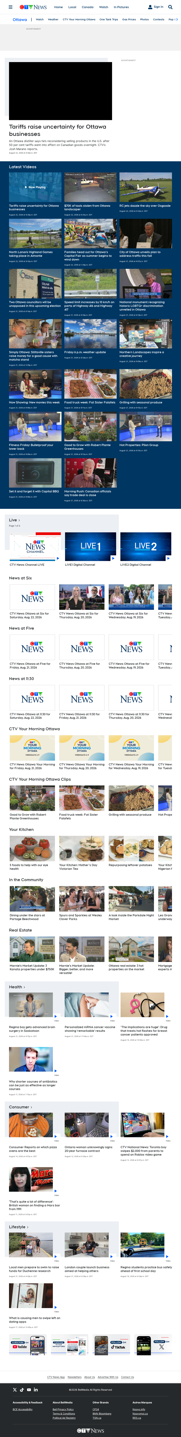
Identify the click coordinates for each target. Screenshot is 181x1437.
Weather (53, 19)
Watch (103, 7)
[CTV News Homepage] (33, 7)
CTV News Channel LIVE (27, 564)
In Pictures (121, 7)
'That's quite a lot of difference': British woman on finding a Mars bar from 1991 (34, 1205)
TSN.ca (97, 1417)
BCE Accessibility (23, 1409)
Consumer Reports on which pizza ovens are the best (33, 1149)
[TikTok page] (22, 1390)
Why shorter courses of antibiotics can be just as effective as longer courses (33, 1085)
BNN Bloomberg (102, 1413)
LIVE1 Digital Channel (80, 564)
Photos (144, 19)
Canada (88, 7)
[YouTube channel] (29, 1390)
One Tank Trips (109, 19)
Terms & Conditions (64, 1413)
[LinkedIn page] (36, 1390)
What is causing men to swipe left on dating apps (34, 1319)
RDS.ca (137, 1417)
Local (72, 7)
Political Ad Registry (64, 1417)
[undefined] (32, 601)
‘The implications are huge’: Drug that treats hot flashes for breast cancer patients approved (144, 1030)
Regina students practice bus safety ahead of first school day (146, 1269)
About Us (89, 1376)
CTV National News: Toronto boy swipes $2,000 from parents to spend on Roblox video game (143, 1151)
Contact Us (127, 1376)
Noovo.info (139, 1409)
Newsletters (74, 1376)
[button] (35, 194)
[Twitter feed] (15, 1390)
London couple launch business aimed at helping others (87, 1269)
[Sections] (10, 7)
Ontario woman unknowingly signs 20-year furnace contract (88, 1149)
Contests (158, 19)
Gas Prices (129, 19)
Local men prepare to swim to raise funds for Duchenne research (34, 1269)
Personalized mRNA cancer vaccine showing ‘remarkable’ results (90, 1029)
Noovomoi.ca (140, 1413)
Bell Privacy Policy (63, 1409)
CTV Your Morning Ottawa (79, 19)
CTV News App (56, 1376)
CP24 (96, 1409)
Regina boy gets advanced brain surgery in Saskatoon (32, 1029)
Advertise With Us (108, 1376)
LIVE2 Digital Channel (135, 564)
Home (58, 7)
